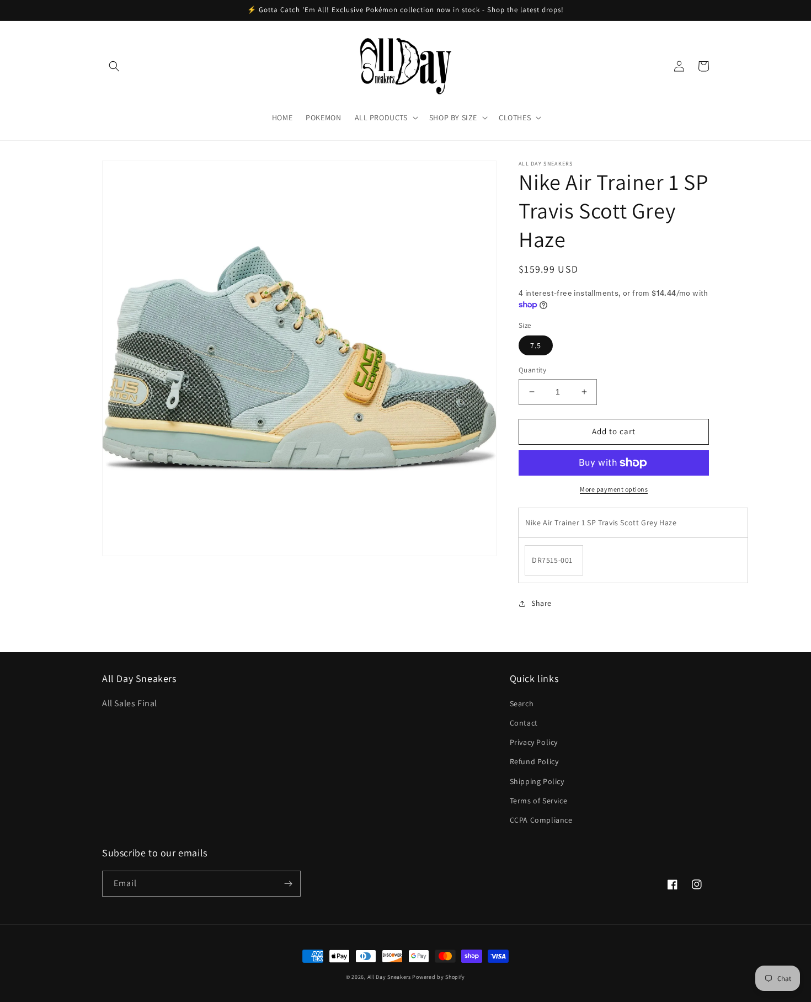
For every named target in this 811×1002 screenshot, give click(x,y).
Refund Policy (534, 761)
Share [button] (541, 603)
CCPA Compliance (541, 820)
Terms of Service (539, 801)
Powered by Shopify (438, 976)
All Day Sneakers (389, 976)
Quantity (532, 370)
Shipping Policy (537, 781)
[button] (114, 66)
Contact (524, 723)
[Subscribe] (288, 884)
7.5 (535, 345)
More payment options (614, 489)
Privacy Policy (534, 742)
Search (522, 703)
